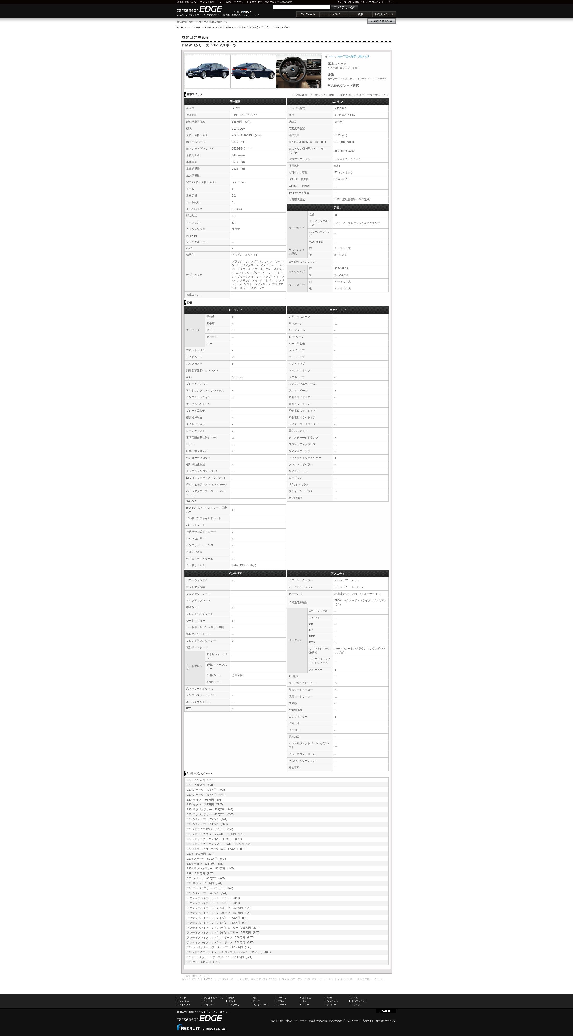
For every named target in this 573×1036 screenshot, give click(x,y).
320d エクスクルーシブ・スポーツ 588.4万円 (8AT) (219, 957)
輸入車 (274, 1020)
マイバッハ (184, 1001)
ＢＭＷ (207, 27)
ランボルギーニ (261, 1004)
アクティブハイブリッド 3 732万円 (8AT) (213, 898)
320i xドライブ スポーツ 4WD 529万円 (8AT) (215, 834)
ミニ (382, 979)
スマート (208, 1001)
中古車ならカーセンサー (382, 2)
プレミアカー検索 (344, 7)
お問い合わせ (360, 2)
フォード (282, 1004)
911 (350, 979)
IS (198, 979)
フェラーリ (233, 1004)
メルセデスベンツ (187, 2)
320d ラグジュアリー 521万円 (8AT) (210, 868)
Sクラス (273, 979)
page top (386, 1010)
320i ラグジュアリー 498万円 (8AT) (210, 809)
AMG (329, 998)
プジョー (282, 1001)
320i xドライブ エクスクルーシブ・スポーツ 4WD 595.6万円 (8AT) (229, 952)
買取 (360, 14)
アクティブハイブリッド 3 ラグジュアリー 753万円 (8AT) (223, 927)
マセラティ (209, 1004)
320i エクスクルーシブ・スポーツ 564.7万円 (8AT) (219, 947)
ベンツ (182, 998)
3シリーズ (216, 979)
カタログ (334, 14)
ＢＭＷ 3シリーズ (224, 27)
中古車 (289, 1020)
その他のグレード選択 (343, 85)
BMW (228, 2)
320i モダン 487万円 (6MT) (205, 804)
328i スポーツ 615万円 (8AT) (206, 878)
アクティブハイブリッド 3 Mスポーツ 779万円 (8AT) (220, 937)
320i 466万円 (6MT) (200, 784)
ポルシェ (306, 998)
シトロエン (332, 1001)
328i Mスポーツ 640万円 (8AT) (207, 893)
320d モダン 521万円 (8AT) (205, 863)
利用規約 (182, 1011)
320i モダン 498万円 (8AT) (204, 799)
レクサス (252, 2)
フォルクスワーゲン (211, 2)
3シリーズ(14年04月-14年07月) (253, 27)
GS (194, 979)
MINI (255, 998)
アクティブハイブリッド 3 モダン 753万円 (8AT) (218, 917)
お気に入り (381, 21)
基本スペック (344, 65)
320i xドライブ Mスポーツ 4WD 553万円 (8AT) (217, 848)
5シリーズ (227, 979)
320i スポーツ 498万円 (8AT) (206, 789)
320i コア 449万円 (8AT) (203, 962)
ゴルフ (307, 979)
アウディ (239, 2)
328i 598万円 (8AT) (200, 873)
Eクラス (263, 979)
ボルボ (231, 1001)
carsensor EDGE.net (204, 9)
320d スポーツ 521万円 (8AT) (206, 858)
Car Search (308, 14)
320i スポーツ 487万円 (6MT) (206, 794)
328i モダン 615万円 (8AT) (204, 883)
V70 (367, 979)
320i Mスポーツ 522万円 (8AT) (207, 819)
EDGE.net (182, 27)
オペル (354, 998)
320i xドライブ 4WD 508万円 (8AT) (210, 829)
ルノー (305, 1001)
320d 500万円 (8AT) (200, 853)
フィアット (184, 1004)
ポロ (314, 979)
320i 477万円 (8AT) (200, 780)
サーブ (256, 1001)
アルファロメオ (359, 1001)
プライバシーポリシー (217, 1011)
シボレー (331, 1004)
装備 (357, 76)
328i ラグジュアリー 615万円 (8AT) (210, 888)
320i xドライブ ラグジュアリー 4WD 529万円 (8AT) (219, 844)
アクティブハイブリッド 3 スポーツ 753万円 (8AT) (219, 908)
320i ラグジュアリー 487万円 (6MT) (210, 814)
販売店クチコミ (384, 14)
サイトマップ (344, 2)
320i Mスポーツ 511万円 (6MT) (207, 824)
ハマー (305, 1004)
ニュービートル (325, 979)
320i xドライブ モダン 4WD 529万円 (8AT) (214, 839)
